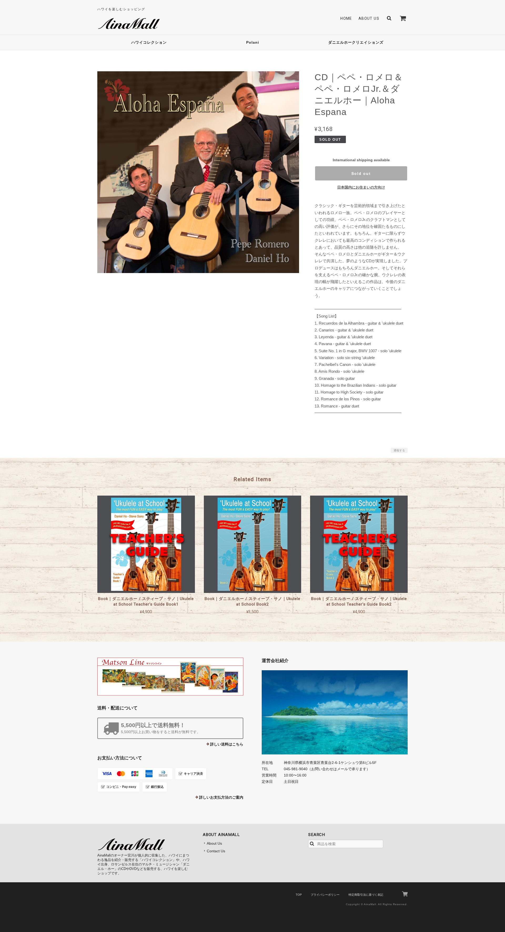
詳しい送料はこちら (226, 744)
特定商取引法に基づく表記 (366, 894)
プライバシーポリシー (325, 894)
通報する (399, 450)
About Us (368, 18)
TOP (299, 894)
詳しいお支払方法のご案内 (221, 797)
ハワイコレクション (149, 42)
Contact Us (216, 851)
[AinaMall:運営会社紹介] (335, 712)
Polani (252, 42)
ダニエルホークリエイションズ (355, 42)
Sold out (361, 173)
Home (346, 18)
